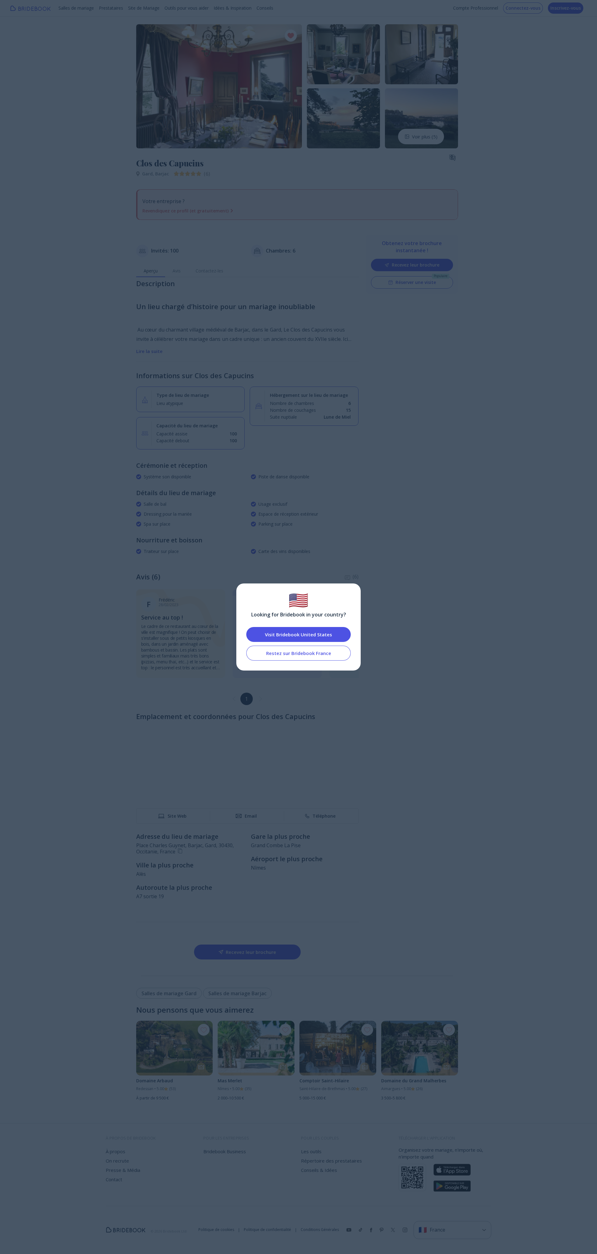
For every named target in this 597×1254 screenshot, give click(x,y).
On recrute (117, 1161)
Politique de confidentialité (267, 1230)
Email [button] (251, 816)
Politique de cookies (216, 1230)
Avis (177, 271)
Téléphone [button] (324, 816)
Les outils (311, 1151)
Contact (114, 1179)
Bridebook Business (224, 1151)
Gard (148, 174)
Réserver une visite (416, 282)
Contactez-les (209, 271)
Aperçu (151, 271)
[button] (147, 86)
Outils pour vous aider (186, 8)
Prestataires (111, 8)
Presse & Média (123, 1170)
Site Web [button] (177, 816)
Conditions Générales (320, 1230)
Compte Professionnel (475, 8)
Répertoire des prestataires (331, 1161)
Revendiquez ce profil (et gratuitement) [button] (185, 211)
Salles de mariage (76, 8)
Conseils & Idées (319, 1170)
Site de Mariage (144, 8)
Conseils (265, 8)
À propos (115, 1151)
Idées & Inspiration (233, 8)
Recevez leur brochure (415, 265)
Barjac (162, 174)
